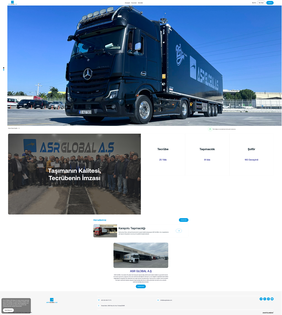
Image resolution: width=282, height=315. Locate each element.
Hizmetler (140, 2)
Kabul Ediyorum (8, 310)
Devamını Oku (141, 286)
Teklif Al (270, 2)
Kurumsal (133, 2)
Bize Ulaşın (261, 2)
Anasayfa (127, 2)
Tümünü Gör (184, 219)
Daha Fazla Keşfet (12, 128)
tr (254, 2)
